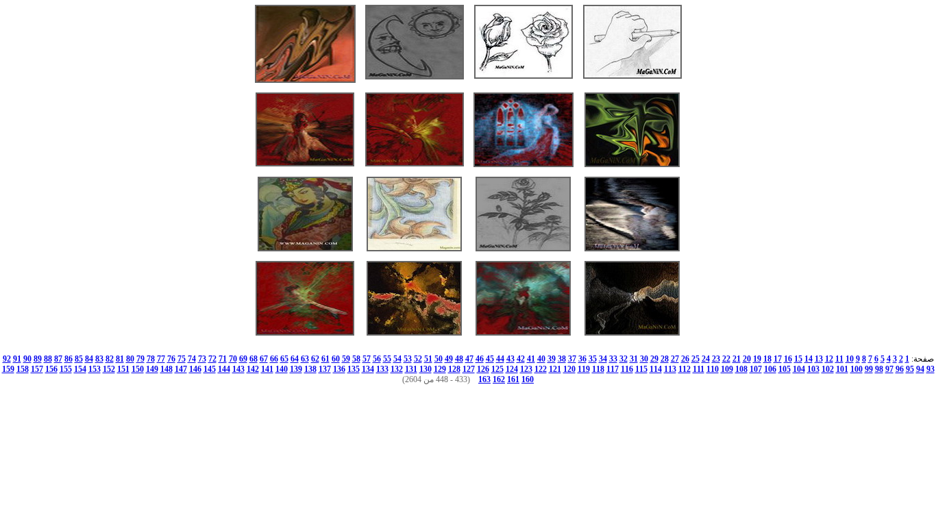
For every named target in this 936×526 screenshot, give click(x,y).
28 (665, 359)
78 (151, 359)
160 (527, 379)
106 (770, 369)
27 (675, 359)
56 (377, 359)
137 (325, 369)
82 (110, 359)
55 (387, 359)
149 (152, 369)
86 (68, 359)
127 (469, 369)
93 (930, 369)
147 (181, 369)
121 (555, 369)
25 (695, 359)
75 (181, 359)
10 (850, 359)
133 (382, 369)
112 (684, 369)
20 (747, 359)
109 (727, 369)
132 (397, 369)
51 (428, 359)
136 (339, 369)
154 (80, 369)
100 (856, 369)
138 (310, 369)
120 (569, 369)
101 (842, 369)
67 (264, 359)
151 (123, 369)
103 (813, 369)
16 (788, 359)
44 (500, 359)
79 (140, 359)
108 (741, 369)
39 (551, 359)
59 (346, 359)
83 (99, 359)
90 (27, 359)
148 (166, 369)
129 (440, 369)
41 (531, 359)
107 (756, 369)
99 (869, 369)
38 (562, 359)
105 (784, 369)
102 (828, 369)
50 (438, 359)
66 (274, 359)
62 (315, 359)
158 (22, 369)
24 (706, 359)
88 (48, 359)
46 (480, 359)
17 (778, 359)
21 (736, 359)
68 (253, 359)
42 (521, 359)
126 (483, 369)
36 (582, 359)
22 (726, 359)
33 (613, 359)
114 (656, 369)
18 (767, 359)
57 (366, 359)
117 (612, 369)
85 (79, 359)
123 (526, 369)
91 (17, 359)
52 (418, 359)
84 (89, 359)
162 (499, 379)
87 (58, 359)
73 (202, 359)
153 (94, 369)
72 (212, 359)
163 (484, 379)
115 (641, 369)
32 (623, 359)
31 (634, 359)
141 (267, 369)
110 (712, 369)
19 (757, 359)
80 (130, 359)
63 (305, 359)
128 (454, 369)
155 (66, 369)
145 (210, 369)
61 (325, 359)
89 (38, 359)
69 (243, 359)
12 (829, 359)
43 (510, 359)
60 (336, 359)
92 (7, 359)
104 (799, 369)
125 (497, 369)
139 (296, 369)
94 (920, 369)
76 (171, 359)
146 (195, 369)
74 (192, 359)
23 (716, 359)
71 (223, 359)
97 (889, 369)
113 (670, 369)
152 (109, 369)
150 (138, 369)
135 (353, 369)
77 (161, 359)
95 (910, 369)
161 (513, 379)
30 (644, 359)
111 (698, 369)
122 (540, 369)
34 (603, 359)
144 (224, 369)
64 (295, 359)
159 (8, 369)
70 (233, 359)
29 (654, 359)
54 (397, 359)
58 (356, 359)
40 (541, 359)
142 (253, 369)
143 (238, 369)
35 (593, 359)
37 (572, 359)
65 (284, 359)
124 (512, 369)
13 (819, 359)
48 (459, 359)
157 (37, 369)
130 (425, 369)
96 (900, 369)
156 (51, 369)
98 (879, 369)
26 (685, 359)
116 (627, 369)
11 (839, 359)
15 (798, 359)
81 (120, 359)
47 (469, 359)
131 (411, 369)
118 (598, 369)
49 (449, 359)
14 (808, 359)
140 (281, 369)
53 (408, 359)
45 (490, 359)
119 (584, 369)
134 (368, 369)
